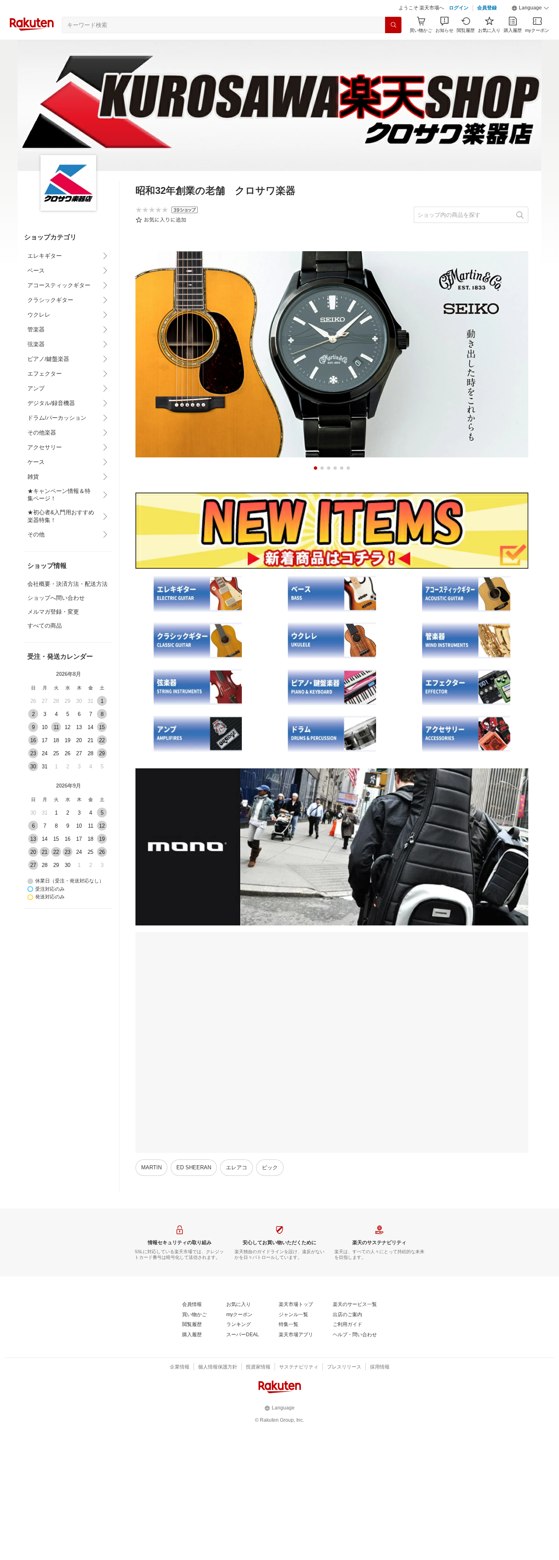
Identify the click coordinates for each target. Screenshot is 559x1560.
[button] (530, 8)
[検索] (393, 25)
